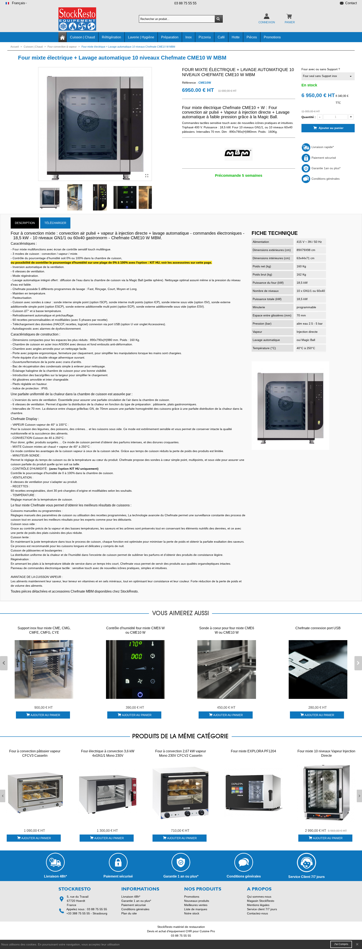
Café (221, 37)
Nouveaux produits (196, 900)
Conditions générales (325, 178)
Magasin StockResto (260, 900)
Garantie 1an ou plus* (325, 168)
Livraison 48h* (130, 896)
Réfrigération (111, 37)
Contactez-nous (257, 913)
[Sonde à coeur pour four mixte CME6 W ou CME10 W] (226, 669)
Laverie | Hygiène (141, 37)
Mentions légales (258, 905)
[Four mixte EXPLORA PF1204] (253, 792)
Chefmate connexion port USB (318, 628)
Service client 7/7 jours (262, 909)
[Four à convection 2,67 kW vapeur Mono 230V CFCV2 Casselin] (180, 792)
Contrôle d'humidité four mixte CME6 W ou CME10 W (135, 630)
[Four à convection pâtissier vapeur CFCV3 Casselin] (34, 792)
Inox (188, 37)
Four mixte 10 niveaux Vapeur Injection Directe (326, 753)
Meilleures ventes (195, 905)
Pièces (252, 37)
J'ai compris (341, 944)
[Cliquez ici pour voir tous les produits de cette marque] (238, 154)
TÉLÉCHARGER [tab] (55, 223)
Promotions (272, 37)
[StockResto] (81, 19)
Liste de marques (195, 909)
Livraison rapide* (322, 147)
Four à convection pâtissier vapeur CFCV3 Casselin (34, 753)
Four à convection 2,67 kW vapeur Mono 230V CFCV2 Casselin (180, 753)
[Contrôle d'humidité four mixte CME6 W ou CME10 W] (135, 669)
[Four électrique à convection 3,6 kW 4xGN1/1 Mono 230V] (107, 792)
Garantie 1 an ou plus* (136, 900)
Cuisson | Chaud (82, 37)
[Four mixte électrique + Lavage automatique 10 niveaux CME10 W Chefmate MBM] (147, 176)
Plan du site (129, 913)
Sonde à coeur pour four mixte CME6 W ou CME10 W (226, 630)
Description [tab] (25, 223)
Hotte (236, 37)
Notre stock (191, 913)
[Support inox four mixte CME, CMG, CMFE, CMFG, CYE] (44, 669)
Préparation (169, 37)
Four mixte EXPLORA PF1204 (253, 751)
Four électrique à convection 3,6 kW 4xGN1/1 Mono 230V (107, 753)
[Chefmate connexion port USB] (318, 669)
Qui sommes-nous (259, 896)
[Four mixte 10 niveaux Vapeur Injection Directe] (326, 792)
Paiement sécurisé (323, 157)
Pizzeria (205, 37)
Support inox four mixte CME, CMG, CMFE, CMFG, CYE (44, 630)
